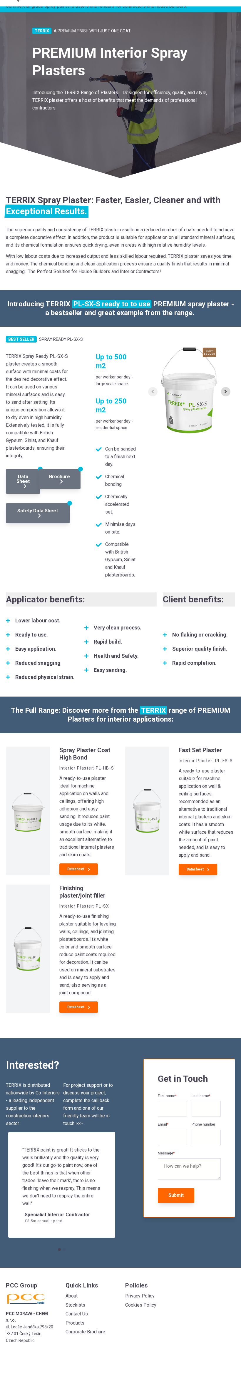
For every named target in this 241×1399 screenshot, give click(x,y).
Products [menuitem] (75, 1323)
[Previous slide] (153, 391)
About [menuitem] (72, 1296)
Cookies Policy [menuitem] (140, 1305)
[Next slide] (225, 391)
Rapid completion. (194, 663)
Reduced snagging (38, 663)
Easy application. (35, 649)
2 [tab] (64, 1249)
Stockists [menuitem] (75, 1305)
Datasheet (76, 869)
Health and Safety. (116, 656)
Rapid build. (108, 642)
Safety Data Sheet (37, 511)
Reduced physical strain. (45, 677)
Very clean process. (117, 627)
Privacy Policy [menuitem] (140, 1296)
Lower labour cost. (38, 620)
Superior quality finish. (199, 649)
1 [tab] (59, 1249)
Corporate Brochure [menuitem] (85, 1332)
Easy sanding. (110, 670)
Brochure (59, 476)
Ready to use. (31, 635)
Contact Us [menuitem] (77, 1314)
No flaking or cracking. (200, 635)
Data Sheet (23, 479)
